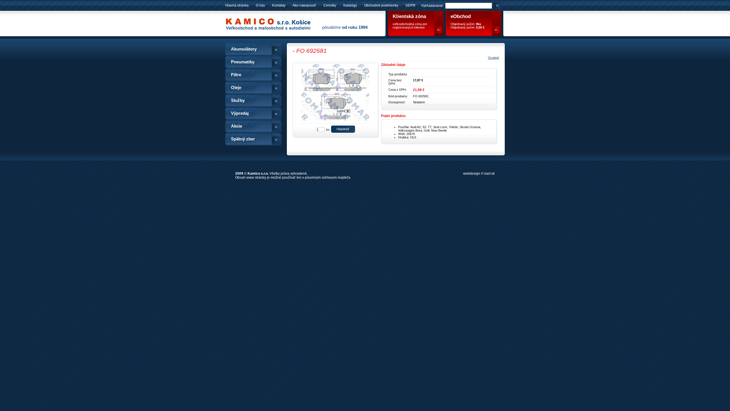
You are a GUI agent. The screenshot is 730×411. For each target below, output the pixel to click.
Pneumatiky (242, 62)
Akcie (236, 126)
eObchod (461, 16)
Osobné (493, 57)
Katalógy (350, 5)
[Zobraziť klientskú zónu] (438, 29)
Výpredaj (240, 113)
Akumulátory (244, 49)
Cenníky (329, 5)
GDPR (410, 5)
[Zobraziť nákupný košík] (496, 29)
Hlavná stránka (237, 5)
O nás (260, 5)
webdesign (471, 174)
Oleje (236, 87)
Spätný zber (243, 139)
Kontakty (278, 5)
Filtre (236, 74)
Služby (238, 100)
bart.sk (489, 174)
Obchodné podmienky (381, 5)
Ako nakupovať (304, 5)
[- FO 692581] (334, 121)
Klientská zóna (409, 16)
